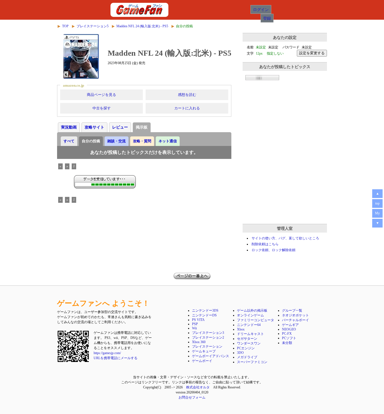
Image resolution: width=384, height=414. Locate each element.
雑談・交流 (116, 141)
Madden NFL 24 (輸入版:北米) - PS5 (142, 26)
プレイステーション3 (208, 333)
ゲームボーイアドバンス (210, 356)
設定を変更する (312, 53)
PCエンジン (246, 348)
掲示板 (142, 127)
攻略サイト (94, 127)
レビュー (120, 127)
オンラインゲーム (250, 315)
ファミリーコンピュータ (255, 320)
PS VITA (198, 320)
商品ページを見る (101, 95)
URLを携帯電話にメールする (115, 358)
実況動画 (69, 127)
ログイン (261, 9)
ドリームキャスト (250, 334)
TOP (65, 26)
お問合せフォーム (192, 397)
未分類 (287, 343)
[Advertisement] (285, 182)
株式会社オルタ (198, 387)
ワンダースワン (249, 343)
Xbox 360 (198, 342)
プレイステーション (207, 346)
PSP (195, 324)
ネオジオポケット (295, 315)
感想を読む (187, 95)
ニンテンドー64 (249, 325)
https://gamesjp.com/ (107, 353)
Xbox (241, 329)
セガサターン (247, 339)
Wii (194, 328)
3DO (240, 353)
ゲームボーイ (202, 361)
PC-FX (287, 334)
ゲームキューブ (204, 351)
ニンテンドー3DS (205, 310)
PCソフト (289, 338)
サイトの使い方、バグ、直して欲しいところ (285, 238)
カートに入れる (187, 108)
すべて (69, 141)
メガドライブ (247, 357)
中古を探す (101, 108)
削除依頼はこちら (265, 244)
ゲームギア (290, 325)
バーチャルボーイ (295, 320)
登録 (267, 18)
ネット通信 (168, 141)
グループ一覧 (292, 310)
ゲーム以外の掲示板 (252, 310)
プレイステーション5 (92, 26)
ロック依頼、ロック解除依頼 (273, 250)
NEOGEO (289, 329)
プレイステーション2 (208, 337)
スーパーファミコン (252, 362)
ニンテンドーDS (204, 315)
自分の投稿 (91, 141)
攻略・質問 (142, 141)
